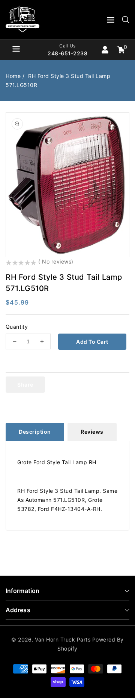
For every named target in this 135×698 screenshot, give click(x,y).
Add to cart (92, 341)
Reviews (92, 431)
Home (13, 76)
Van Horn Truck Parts (62, 639)
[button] (110, 21)
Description (35, 431)
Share (25, 384)
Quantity (17, 326)
